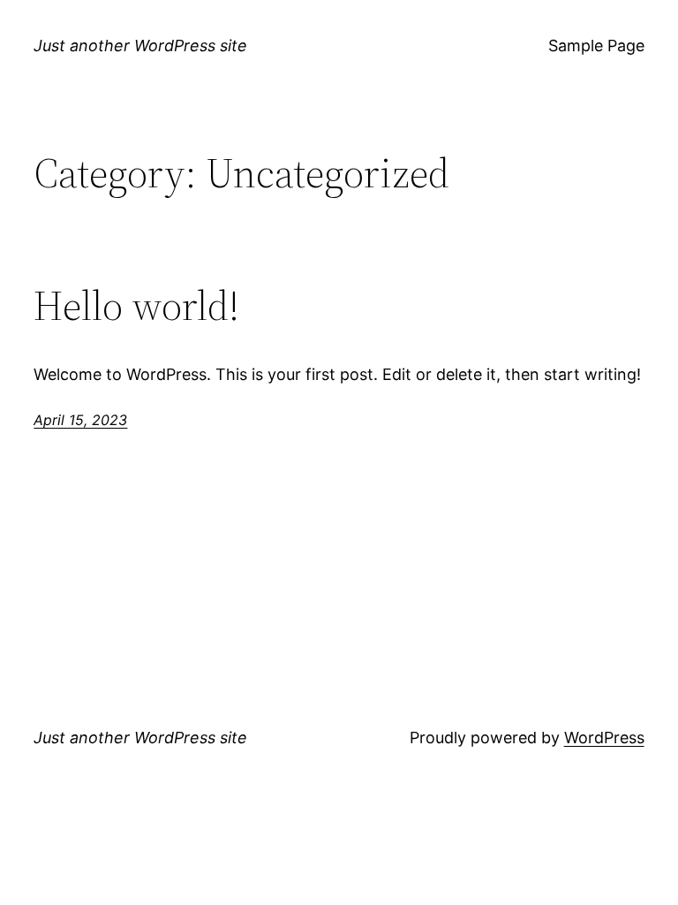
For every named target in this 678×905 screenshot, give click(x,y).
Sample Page (596, 45)
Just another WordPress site (140, 45)
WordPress (604, 737)
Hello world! (136, 305)
